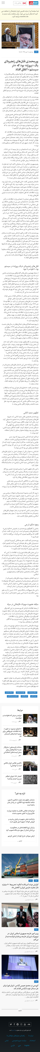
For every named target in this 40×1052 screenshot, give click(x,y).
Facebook (14, 1024)
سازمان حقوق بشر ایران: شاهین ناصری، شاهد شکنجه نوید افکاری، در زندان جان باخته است (21, 802)
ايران (36, 52)
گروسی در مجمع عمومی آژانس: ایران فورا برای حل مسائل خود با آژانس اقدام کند (20, 987)
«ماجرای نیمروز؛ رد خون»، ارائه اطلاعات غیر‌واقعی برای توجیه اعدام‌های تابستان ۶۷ (12, 733)
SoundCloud (29, 1024)
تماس (7, 1041)
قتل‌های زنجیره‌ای (20, 692)
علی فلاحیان (24, 696)
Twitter (11, 1024)
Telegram (18, 1024)
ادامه (20, 1011)
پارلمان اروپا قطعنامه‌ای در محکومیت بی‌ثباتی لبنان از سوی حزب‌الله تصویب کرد (20, 829)
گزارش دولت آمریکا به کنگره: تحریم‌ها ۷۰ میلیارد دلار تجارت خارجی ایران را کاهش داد (20, 886)
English (26, 1046)
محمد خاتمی (33, 696)
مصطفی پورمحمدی (32, 692)
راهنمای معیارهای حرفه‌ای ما (16, 1036)
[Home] (32, 4)
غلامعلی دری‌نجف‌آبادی (12, 696)
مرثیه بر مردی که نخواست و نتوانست (12, 717)
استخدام (32, 1041)
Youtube (25, 1024)
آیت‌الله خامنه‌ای (9, 692)
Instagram (21, 1024)
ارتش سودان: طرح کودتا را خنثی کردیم (21, 836)
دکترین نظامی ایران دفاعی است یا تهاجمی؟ (13, 764)
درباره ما (30, 1036)
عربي (19, 1046)
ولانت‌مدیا (14, 1030)
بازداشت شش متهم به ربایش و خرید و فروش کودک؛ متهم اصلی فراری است (21, 821)
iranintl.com (24, 17)
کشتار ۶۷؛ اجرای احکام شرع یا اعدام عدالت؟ (14, 778)
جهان (36, 880)
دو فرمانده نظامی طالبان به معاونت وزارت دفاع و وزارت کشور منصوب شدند (21, 812)
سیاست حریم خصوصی (19, 1041)
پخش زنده (18, 3)
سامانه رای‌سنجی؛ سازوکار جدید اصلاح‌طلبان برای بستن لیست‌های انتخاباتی (13, 750)
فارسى (13, 1046)
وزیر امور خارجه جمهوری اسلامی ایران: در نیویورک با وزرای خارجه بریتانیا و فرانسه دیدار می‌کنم (21, 937)
